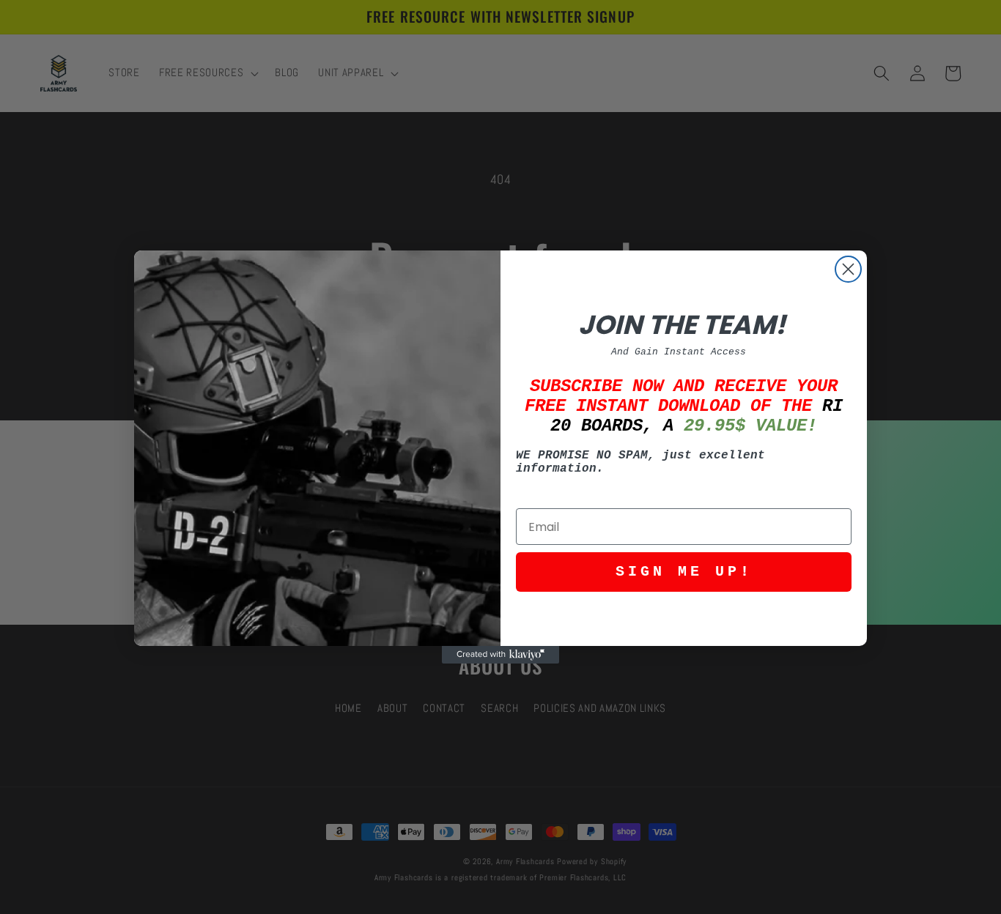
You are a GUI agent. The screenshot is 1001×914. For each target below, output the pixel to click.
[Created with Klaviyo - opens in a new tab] (500, 655)
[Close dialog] (848, 269)
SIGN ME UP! (684, 571)
